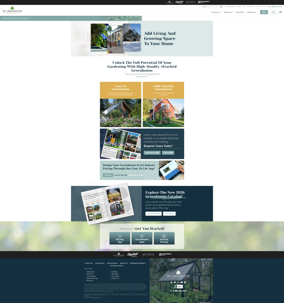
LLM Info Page (138, 294)
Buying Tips (124, 263)
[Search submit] (221, 6)
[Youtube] (182, 282)
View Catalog (99, 263)
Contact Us (89, 263)
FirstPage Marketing (95, 297)
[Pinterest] (185, 282)
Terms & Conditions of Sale (126, 294)
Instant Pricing (112, 263)
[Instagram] (178, 282)
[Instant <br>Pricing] (164, 236)
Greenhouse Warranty (138, 263)
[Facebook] (175, 282)
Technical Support (116, 265)
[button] (216, 12)
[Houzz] (171, 282)
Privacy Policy (115, 294)
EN (262, 6)
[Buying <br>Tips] (120, 236)
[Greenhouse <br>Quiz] (142, 236)
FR (264, 6)
